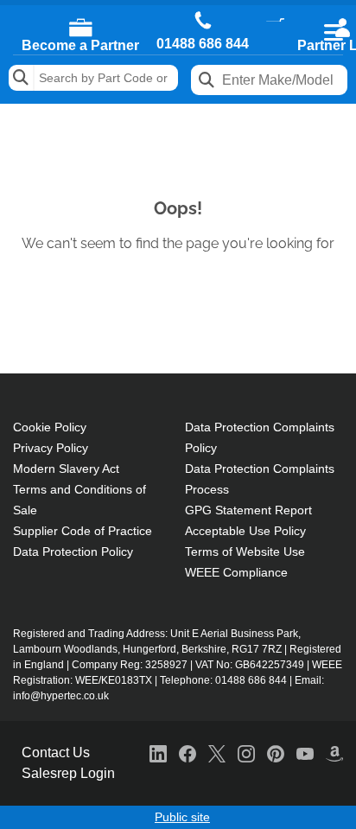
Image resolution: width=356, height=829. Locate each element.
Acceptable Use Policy (245, 531)
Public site (182, 817)
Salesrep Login (68, 773)
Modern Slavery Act (66, 468)
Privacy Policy (50, 448)
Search (22, 78)
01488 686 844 (202, 44)
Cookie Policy (49, 427)
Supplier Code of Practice (82, 531)
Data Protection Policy (73, 551)
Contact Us (56, 752)
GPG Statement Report (248, 510)
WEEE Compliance (236, 572)
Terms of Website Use (245, 551)
